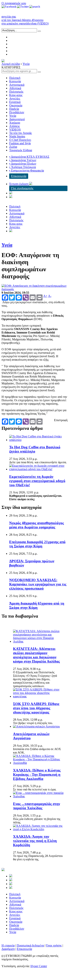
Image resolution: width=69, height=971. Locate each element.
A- (49, 296)
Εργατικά (15, 102)
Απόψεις (14, 126)
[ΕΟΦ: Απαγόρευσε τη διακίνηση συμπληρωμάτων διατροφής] (34, 289)
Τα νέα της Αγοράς (20, 133)
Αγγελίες (14, 98)
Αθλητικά (15, 88)
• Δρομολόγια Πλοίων (22, 163)
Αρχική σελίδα (11, 63)
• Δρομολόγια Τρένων (22, 160)
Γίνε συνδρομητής (22, 188)
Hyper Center (38, 966)
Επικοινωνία (18, 176)
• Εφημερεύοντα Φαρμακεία (26, 170)
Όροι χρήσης (54, 945)
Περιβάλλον (16, 112)
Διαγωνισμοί (17, 119)
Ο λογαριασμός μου (14, 3)
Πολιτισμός (16, 91)
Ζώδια (13, 146)
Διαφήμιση (8, 949)
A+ (45, 296)
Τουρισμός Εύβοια (20, 150)
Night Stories (17, 136)
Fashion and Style (20, 143)
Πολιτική (14, 77)
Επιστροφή (60, 420)
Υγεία (26, 63)
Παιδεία (14, 108)
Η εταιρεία (8, 945)
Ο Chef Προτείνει (20, 139)
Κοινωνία (15, 81)
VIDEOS (15, 129)
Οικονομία (15, 105)
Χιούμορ (14, 122)
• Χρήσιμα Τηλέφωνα (22, 167)
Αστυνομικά (16, 84)
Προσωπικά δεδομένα (30, 945)
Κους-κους (15, 95)
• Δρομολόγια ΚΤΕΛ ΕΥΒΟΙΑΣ (29, 156)
